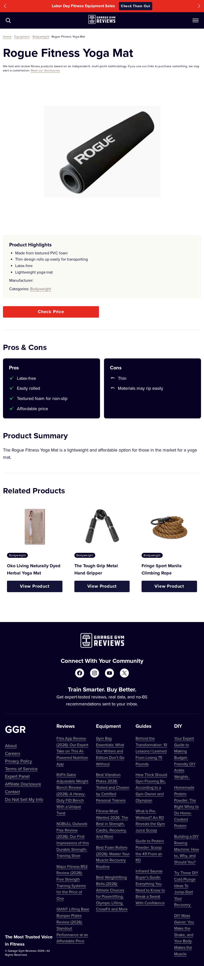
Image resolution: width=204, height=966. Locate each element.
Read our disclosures (45, 70)
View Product (35, 586)
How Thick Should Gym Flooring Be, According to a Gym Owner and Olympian (151, 787)
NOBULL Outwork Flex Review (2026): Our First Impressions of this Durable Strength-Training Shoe (72, 839)
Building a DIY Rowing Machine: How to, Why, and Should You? (186, 849)
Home (7, 36)
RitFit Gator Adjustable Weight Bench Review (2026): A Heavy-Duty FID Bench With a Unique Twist (72, 794)
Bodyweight (41, 36)
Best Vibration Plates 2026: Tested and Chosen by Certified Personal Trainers (112, 787)
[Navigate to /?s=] (8, 20)
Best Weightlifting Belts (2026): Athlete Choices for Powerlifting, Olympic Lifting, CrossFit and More (112, 893)
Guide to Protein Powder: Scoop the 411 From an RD (150, 850)
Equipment (22, 36)
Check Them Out (135, 5)
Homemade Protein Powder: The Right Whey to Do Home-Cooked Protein (186, 806)
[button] (5, 6)
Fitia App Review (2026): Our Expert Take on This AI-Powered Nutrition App (72, 751)
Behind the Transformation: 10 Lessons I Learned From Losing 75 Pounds (151, 751)
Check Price (51, 311)
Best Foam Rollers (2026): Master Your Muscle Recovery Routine (113, 857)
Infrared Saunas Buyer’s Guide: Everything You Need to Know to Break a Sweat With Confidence (150, 887)
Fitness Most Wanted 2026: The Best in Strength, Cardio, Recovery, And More (112, 823)
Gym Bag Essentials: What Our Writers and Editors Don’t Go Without (110, 751)
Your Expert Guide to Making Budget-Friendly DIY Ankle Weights (185, 757)
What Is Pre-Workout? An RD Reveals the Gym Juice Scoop (150, 820)
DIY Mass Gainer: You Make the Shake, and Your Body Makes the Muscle (184, 935)
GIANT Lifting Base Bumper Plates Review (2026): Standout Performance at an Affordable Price (72, 925)
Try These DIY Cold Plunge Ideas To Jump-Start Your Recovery (186, 888)
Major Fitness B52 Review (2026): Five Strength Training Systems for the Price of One (72, 882)
